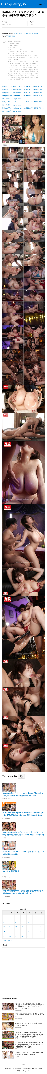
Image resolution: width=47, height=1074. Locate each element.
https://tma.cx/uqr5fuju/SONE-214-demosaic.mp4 (22, 86)
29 (16, 936)
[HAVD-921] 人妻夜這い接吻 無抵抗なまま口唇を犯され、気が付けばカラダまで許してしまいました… (29, 1006)
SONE (13, 36)
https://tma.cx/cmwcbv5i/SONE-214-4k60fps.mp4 (22, 90)
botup (4, 22)
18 (34, 927)
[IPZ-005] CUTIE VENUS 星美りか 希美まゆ (29, 1015)
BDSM (19, 1071)
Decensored (26, 1068)
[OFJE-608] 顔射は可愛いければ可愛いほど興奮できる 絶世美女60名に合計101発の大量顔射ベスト (23, 892)
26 (40, 931)
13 (4, 927)
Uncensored (27, 33)
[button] (40, 4)
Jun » (10, 940)
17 (28, 927)
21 (10, 931)
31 (28, 936)
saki (24, 1064)
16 (22, 927)
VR (33, 1068)
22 (16, 931)
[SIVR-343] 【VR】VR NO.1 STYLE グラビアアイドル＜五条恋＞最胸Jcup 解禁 (23, 853)
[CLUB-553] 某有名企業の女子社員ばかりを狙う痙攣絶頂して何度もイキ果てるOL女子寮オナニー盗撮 (29, 1044)
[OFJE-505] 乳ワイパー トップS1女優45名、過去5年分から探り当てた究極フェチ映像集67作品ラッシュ (23, 794)
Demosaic (19, 33)
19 (40, 927)
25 (34, 931)
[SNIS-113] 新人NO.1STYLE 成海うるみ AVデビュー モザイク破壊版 (29, 1053)
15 (16, 927)
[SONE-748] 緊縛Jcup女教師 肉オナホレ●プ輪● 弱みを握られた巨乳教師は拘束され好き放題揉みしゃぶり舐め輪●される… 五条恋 (23, 813)
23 (22, 931)
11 (34, 922)
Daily (24, 1071)
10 (28, 922)
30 (22, 936)
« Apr (4, 940)
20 (4, 931)
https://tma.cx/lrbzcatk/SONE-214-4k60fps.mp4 (22, 93)
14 (10, 927)
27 (4, 936)
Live (29, 1071)
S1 (14, 33)
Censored (8, 1068)
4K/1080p (35, 33)
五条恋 (8, 36)
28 (10, 936)
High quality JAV (13, 4)
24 (28, 931)
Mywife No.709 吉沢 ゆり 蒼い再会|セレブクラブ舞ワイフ (29, 1024)
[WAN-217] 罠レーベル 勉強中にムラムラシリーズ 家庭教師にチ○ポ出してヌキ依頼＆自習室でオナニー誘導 (29, 1034)
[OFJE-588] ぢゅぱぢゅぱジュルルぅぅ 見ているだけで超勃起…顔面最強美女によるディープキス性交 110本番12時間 (23, 833)
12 (40, 922)
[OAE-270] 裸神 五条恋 (11, 871)
